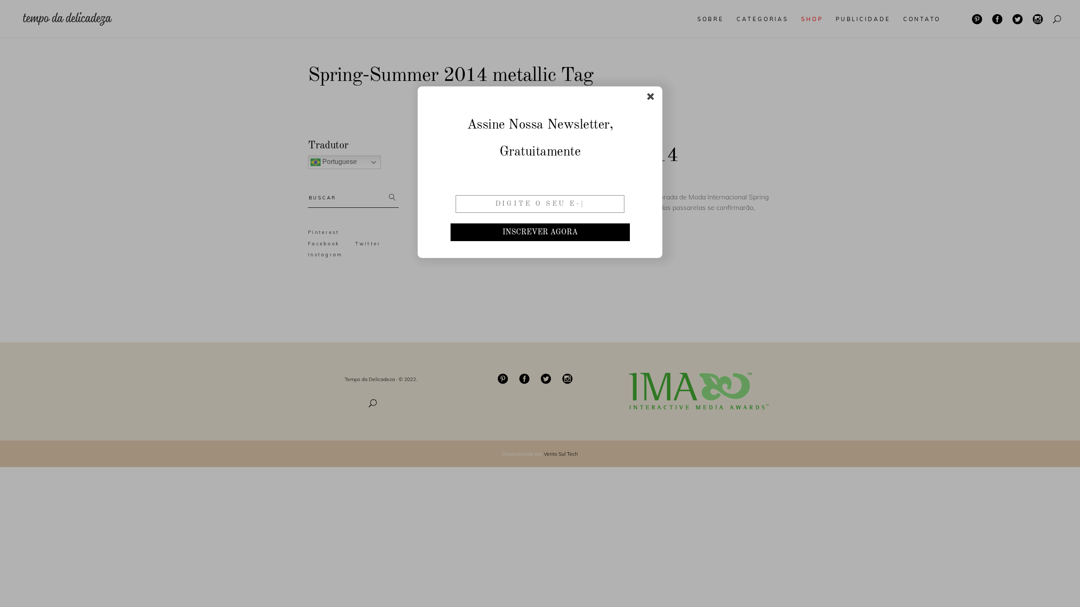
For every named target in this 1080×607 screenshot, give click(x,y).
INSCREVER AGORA (540, 232)
